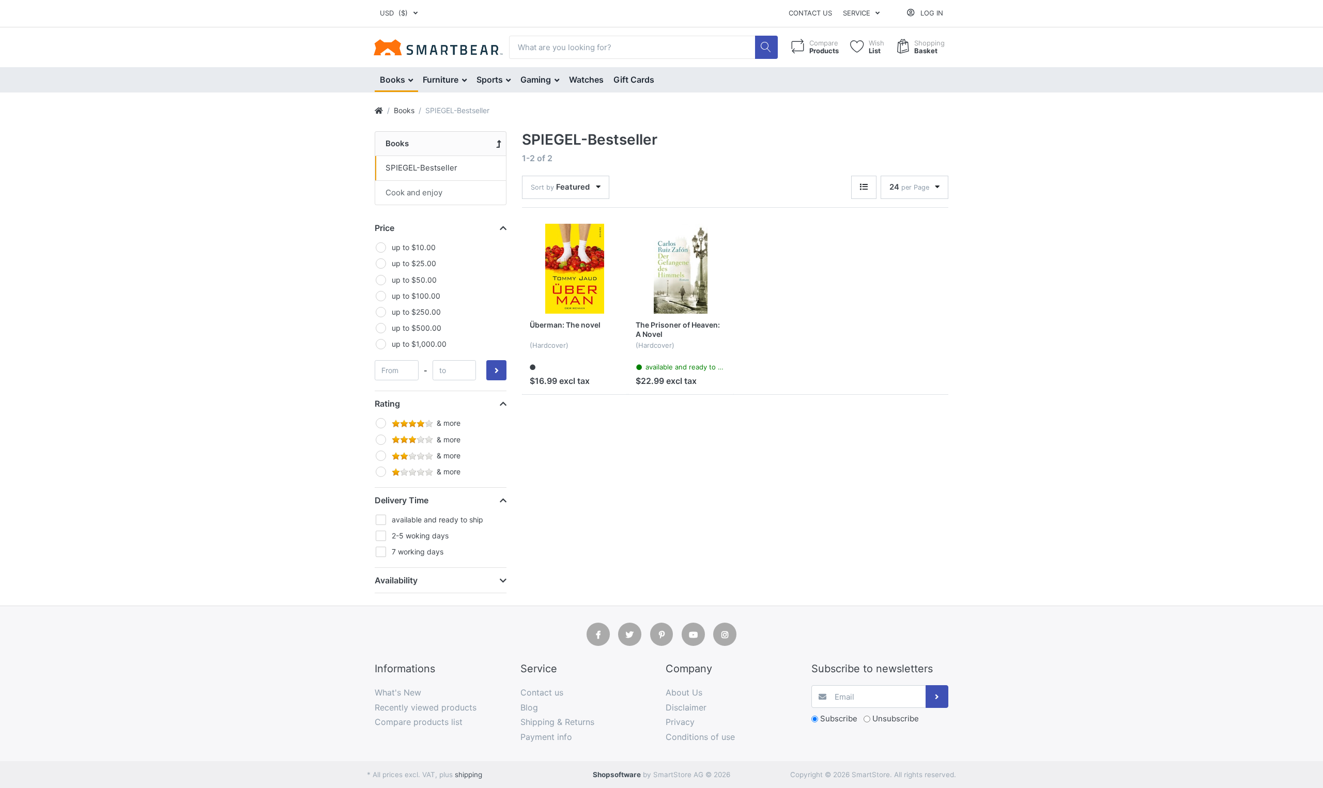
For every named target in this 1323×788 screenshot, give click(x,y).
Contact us (810, 13)
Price (384, 228)
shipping (468, 774)
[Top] (379, 110)
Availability (396, 580)
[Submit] (937, 696)
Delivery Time (401, 500)
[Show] (863, 187)
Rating (387, 403)
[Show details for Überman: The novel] (575, 269)
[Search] (766, 47)
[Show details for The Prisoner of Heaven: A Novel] (681, 269)
